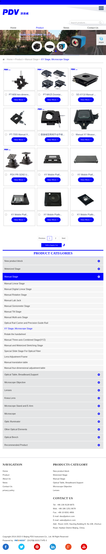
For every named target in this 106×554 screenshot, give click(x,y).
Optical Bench (11, 437)
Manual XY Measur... (86, 134)
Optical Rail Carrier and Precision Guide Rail (26, 323)
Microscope (10, 414)
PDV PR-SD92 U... (19, 174)
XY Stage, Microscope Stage (55, 59)
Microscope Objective (15, 382)
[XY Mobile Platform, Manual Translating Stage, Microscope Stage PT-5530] (85, 199)
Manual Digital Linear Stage (18, 289)
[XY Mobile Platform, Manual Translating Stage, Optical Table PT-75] (19, 199)
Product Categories (53, 253)
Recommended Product (16, 445)
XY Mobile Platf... (52, 174)
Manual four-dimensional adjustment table (24, 368)
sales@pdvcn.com (68, 520)
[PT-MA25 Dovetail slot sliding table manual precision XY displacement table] (52, 79)
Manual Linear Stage (14, 283)
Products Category (70, 464)
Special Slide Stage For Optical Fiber (22, 351)
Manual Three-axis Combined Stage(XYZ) (25, 340)
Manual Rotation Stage (15, 295)
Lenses (8, 390)
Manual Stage (32, 59)
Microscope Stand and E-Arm (18, 406)
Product (40, 28)
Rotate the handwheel (15, 334)
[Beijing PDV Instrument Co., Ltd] (17, 12)
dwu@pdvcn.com (67, 516)
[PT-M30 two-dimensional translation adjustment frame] (19, 79)
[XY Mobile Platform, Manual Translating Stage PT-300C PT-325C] (52, 159)
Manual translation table (16, 362)
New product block (13, 261)
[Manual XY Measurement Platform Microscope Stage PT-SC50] (85, 119)
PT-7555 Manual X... (19, 134)
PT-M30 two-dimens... (19, 94)
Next (63, 238)
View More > (19, 100)
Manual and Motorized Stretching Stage (23, 345)
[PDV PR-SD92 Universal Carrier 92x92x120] (19, 159)
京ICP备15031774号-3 (37, 540)
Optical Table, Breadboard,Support (21, 374)
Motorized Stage (12, 269)
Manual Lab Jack (12, 300)
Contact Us (92, 28)
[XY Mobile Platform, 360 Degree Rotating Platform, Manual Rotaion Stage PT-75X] (52, 199)
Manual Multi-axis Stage (16, 317)
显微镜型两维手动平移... (52, 134)
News (66, 28)
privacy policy (8, 490)
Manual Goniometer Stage (17, 306)
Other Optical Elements (15, 429)
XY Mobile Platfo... (53, 214)
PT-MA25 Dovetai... (52, 94)
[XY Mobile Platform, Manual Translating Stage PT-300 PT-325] (85, 159)
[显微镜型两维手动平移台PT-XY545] (52, 119)
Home (13, 28)
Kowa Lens (9, 398)
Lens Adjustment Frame (15, 357)
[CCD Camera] (53, 42)
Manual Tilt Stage (12, 312)
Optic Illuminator (12, 421)
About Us (7, 479)
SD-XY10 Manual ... (86, 94)
